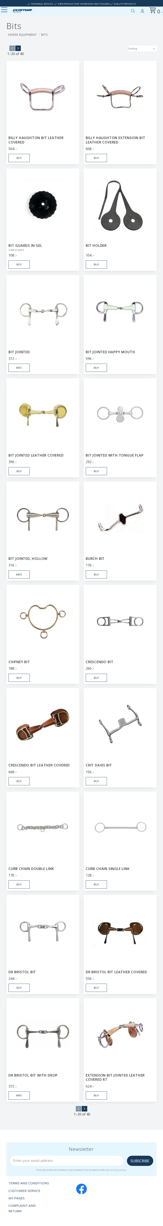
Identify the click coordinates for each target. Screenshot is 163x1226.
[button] (4, 10)
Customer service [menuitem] (24, 1191)
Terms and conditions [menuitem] (28, 1183)
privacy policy (118, 1169)
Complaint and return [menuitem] (22, 1208)
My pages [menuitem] (142, 10)
